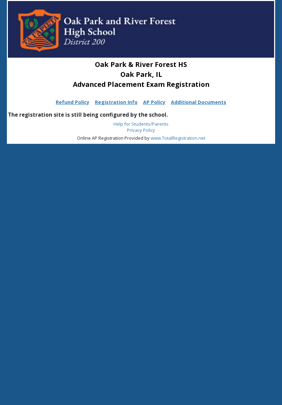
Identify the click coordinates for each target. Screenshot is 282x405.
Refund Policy (72, 102)
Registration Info (116, 102)
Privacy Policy (141, 130)
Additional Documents (198, 102)
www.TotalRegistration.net (178, 138)
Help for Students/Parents (141, 124)
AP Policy (154, 102)
